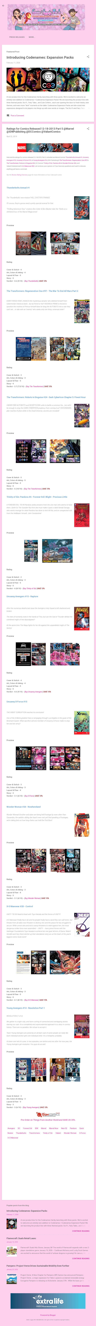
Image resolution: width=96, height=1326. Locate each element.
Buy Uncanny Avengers (33, 692)
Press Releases (17, 37)
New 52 (64, 1128)
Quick (81, 1128)
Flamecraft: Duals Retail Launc (21, 1238)
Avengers (11, 1128)
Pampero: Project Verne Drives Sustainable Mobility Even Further (38, 1266)
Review (10, 1133)
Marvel (43, 1128)
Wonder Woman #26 (69, 163)
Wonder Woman (70, 1133)
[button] (88, 57)
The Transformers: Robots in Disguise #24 (21, 163)
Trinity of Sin (48, 1133)
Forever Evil (27, 1128)
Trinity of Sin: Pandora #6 (52, 163)
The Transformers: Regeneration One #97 (73, 160)
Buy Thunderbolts (31, 281)
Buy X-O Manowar (31, 1000)
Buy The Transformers (34, 386)
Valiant (58, 1133)
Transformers (34, 1133)
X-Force (82, 1133)
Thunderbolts (21, 1133)
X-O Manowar (13, 1138)
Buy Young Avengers (31, 1107)
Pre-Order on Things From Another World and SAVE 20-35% (48, 1120)
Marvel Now (53, 1128)
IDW (36, 1128)
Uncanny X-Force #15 (24, 160)
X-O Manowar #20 (28, 166)
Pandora (73, 1128)
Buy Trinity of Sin (29, 588)
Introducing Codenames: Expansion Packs (40, 57)
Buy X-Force (29, 796)
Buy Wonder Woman (32, 898)
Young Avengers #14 (40, 160)
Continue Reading (80, 1231)
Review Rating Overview (20, 175)
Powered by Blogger (48, 1315)
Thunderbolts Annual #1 (74, 157)
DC (19, 1128)
